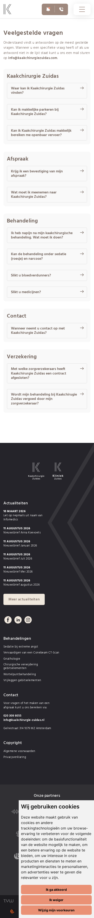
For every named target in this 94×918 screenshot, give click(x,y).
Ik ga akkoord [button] (56, 889)
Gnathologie (11, 659)
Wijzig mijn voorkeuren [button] (56, 910)
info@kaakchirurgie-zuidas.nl (23, 720)
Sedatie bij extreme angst (20, 647)
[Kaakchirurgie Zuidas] (36, 472)
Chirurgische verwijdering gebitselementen (20, 666)
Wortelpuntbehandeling (19, 674)
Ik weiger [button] (56, 900)
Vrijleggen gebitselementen (22, 680)
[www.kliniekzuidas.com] (58, 472)
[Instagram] (28, 619)
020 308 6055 (12, 716)
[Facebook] (8, 619)
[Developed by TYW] (8, 900)
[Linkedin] (18, 619)
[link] (12, 13)
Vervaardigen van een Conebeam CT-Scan (31, 653)
